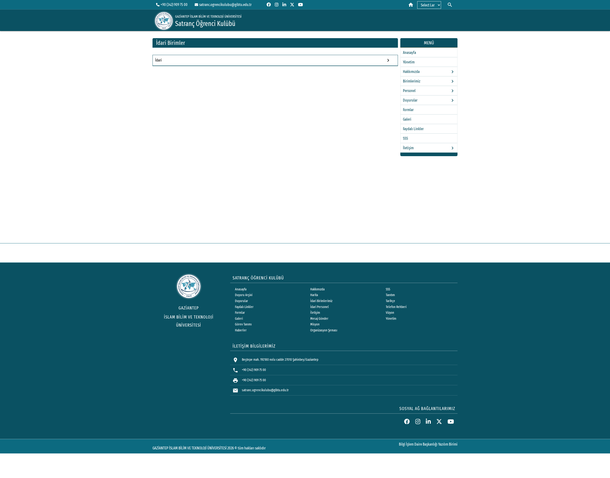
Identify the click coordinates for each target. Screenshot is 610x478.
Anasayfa (409, 52)
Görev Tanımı (243, 324)
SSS (405, 138)
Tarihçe (390, 301)
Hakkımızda (317, 289)
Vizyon (390, 313)
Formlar (408, 110)
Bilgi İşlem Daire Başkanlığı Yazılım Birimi (428, 444)
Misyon (315, 324)
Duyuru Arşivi (243, 295)
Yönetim (409, 62)
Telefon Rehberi (396, 307)
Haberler (241, 330)
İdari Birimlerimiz (321, 301)
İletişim (315, 313)
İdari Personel (319, 307)
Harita (314, 295)
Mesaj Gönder (319, 319)
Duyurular (241, 301)
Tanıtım (390, 295)
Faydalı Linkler (413, 129)
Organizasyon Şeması (323, 330)
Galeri (407, 119)
